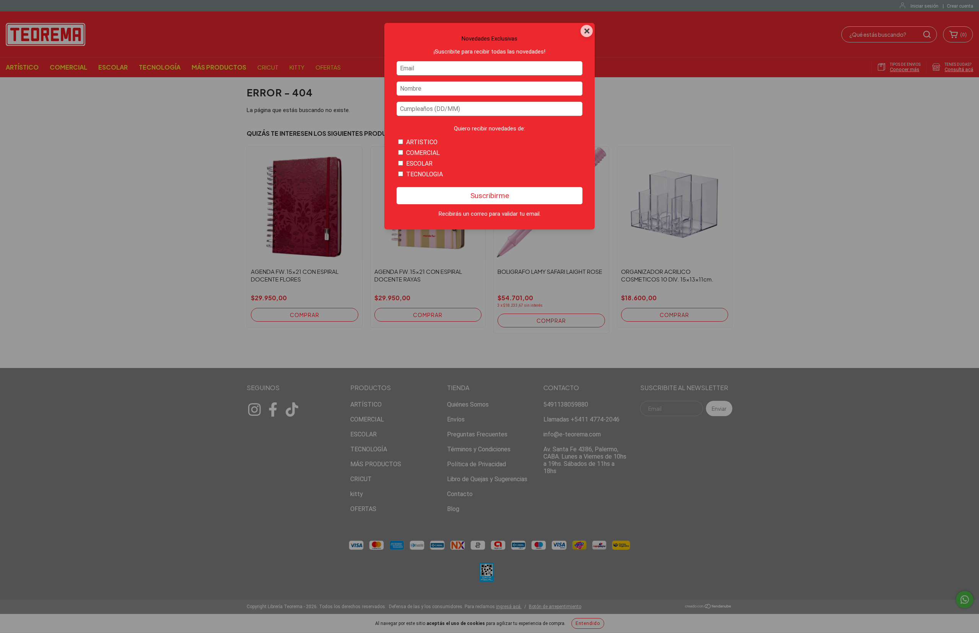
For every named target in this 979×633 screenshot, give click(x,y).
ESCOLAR (419, 163)
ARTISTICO (421, 142)
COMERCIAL (423, 152)
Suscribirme (489, 195)
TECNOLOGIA (424, 174)
